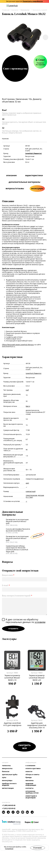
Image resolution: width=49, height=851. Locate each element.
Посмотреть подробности (33, 1)
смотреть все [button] (24, 746)
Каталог (15, 10)
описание (11, 175)
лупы (4, 777)
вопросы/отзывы (15, 188)
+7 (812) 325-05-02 (8, 808)
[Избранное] (36, 5)
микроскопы (7, 768)
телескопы (6, 765)
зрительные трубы (9, 774)
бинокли (5, 771)
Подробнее (9, 849)
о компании (30, 765)
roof (27, 390)
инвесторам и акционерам (31, 796)
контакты (29, 788)
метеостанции (8, 788)
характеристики (34, 175)
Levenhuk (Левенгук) (33, 153)
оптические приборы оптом (32, 792)
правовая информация (31, 784)
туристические (31, 495)
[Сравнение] (39, 5)
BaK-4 (28, 406)
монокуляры (7, 780)
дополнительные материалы (24, 182)
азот (27, 483)
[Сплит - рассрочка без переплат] (40, 62)
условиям (40, 622)
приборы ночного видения (9, 784)
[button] (33, 5)
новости (29, 771)
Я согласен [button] (37, 848)
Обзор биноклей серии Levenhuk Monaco (18, 345)
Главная (5, 10)
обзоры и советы (32, 774)
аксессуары (37, 188)
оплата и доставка (33, 768)
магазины (30, 780)
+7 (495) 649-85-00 (8, 805)
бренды (29, 777)
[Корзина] (43, 5)
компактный (30, 491)
